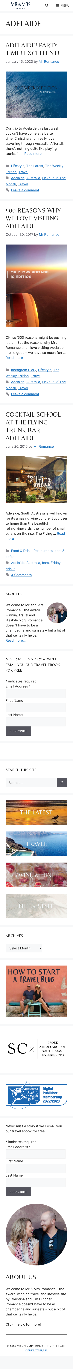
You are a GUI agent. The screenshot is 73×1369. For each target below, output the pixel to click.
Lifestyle (17, 166)
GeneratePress (36, 1350)
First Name (14, 700)
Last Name (14, 715)
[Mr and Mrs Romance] (20, 5)
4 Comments (21, 575)
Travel (23, 172)
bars (45, 563)
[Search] (62, 782)
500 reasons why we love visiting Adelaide (33, 218)
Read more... (16, 640)
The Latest (34, 166)
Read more (33, 154)
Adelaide (18, 178)
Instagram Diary (23, 370)
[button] (46, 5)
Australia (33, 178)
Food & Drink (21, 551)
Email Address (18, 686)
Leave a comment (25, 190)
